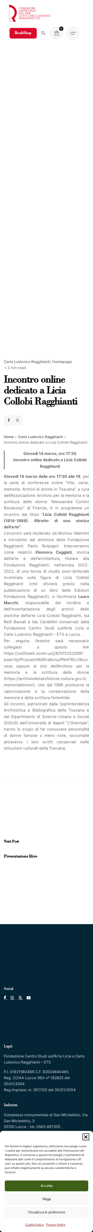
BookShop (23, 33)
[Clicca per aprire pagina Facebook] (5, 997)
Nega (46, 1199)
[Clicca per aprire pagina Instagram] (11, 997)
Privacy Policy (56, 1224)
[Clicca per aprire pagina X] (19, 997)
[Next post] (11, 850)
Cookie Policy (34, 1224)
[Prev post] (6, 850)
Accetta (46, 1186)
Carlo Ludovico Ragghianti (27, 361)
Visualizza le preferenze (46, 1212)
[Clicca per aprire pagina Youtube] (27, 997)
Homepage (62, 361)
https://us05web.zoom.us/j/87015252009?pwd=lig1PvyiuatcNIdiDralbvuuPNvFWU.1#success (46, 659)
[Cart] (56, 33)
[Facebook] (9, 420)
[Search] (43, 33)
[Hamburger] (73, 33)
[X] (17, 420)
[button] (85, 1137)
